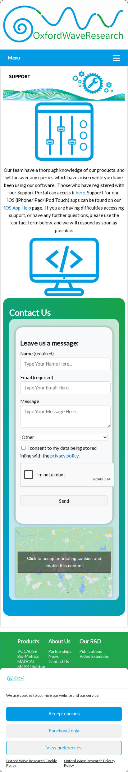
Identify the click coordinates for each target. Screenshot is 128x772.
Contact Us (58, 661)
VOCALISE (27, 651)
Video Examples (94, 656)
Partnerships (59, 651)
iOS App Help (17, 207)
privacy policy (64, 455)
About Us (59, 641)
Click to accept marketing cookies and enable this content (64, 562)
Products (28, 641)
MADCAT (26, 661)
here (80, 192)
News (53, 656)
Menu (14, 57)
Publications (91, 651)
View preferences (64, 747)
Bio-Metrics (28, 656)
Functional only (64, 730)
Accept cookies (64, 713)
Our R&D (90, 641)
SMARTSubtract (32, 666)
